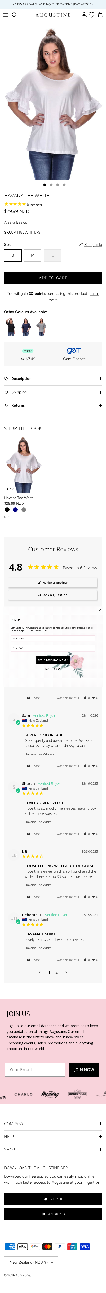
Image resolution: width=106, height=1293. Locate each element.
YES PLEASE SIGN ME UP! (53, 660)
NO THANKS (52, 669)
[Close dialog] (100, 609)
